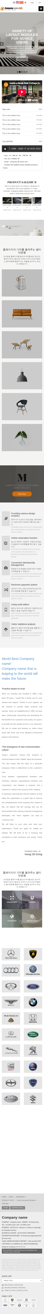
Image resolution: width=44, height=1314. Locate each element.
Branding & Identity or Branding (15, 1288)
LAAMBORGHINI (33, 953)
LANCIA (33, 1081)
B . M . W (33, 1001)
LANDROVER (33, 1033)
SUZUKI (33, 1097)
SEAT (11, 1065)
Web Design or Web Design (14, 1285)
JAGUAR (11, 1049)
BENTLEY (11, 1001)
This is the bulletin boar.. (11, 115)
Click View (22, 494)
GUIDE (11, 1197)
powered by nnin (20, 1246)
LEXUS (11, 1033)
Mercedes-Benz (11, 953)
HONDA (33, 1017)
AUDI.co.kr (11, 969)
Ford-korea (33, 985)
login (32, 2)
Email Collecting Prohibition (26, 1200)
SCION (11, 1081)
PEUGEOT (33, 1049)
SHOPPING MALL (18, 1208)
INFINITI (11, 985)
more (40, 109)
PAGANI (11, 1097)
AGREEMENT (20, 1197)
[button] (1, 43)
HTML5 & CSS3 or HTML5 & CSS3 (16, 1290)
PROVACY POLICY (8, 1200)
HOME (4, 1197)
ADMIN (5, 1208)
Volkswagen (33, 969)
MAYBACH (11, 1017)
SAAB (33, 1065)
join (39, 2)
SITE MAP (5, 1204)
